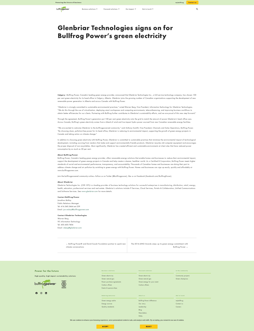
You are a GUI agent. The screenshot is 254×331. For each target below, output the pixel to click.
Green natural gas (108, 279)
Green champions (182, 279)
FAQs (140, 316)
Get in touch (147, 9)
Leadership (142, 307)
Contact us (192, 2)
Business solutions (89, 9)
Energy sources (107, 304)
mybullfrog (180, 2)
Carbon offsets (107, 285)
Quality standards (108, 307)
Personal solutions (111, 9)
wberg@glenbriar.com (72, 228)
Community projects (183, 276)
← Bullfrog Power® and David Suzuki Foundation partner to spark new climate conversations (96, 245)
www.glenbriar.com (90, 191)
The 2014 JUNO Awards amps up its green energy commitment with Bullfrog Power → (159, 245)
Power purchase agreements (111, 282)
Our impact (130, 9)
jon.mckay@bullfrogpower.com (76, 209)
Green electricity (107, 276)
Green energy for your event (148, 282)
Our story (142, 304)
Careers (178, 307)
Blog (140, 310)
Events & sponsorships (109, 288)
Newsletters (143, 313)
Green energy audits (109, 301)
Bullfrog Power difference (147, 301)
